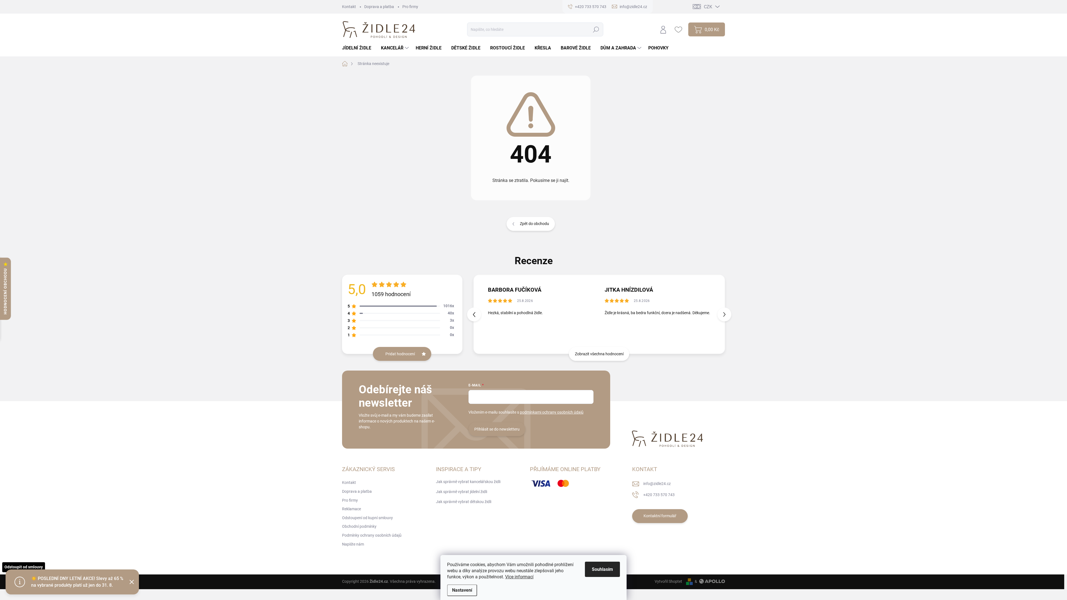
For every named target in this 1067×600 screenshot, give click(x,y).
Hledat (596, 29)
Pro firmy (410, 6)
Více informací (519, 576)
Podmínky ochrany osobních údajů (372, 535)
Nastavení (462, 590)
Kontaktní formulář (660, 516)
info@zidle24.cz (657, 483)
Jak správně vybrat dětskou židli (463, 501)
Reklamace (351, 509)
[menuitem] (358, 48)
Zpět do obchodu (534, 223)
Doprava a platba (379, 6)
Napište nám (353, 544)
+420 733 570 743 (659, 494)
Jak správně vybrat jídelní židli (461, 491)
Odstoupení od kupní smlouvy (367, 518)
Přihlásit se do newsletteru (497, 429)
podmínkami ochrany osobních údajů (552, 412)
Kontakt (349, 6)
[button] (724, 314)
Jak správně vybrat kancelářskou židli (468, 481)
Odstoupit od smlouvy (23, 567)
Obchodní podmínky (359, 526)
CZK (708, 6)
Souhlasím (602, 569)
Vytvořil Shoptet (668, 581)
